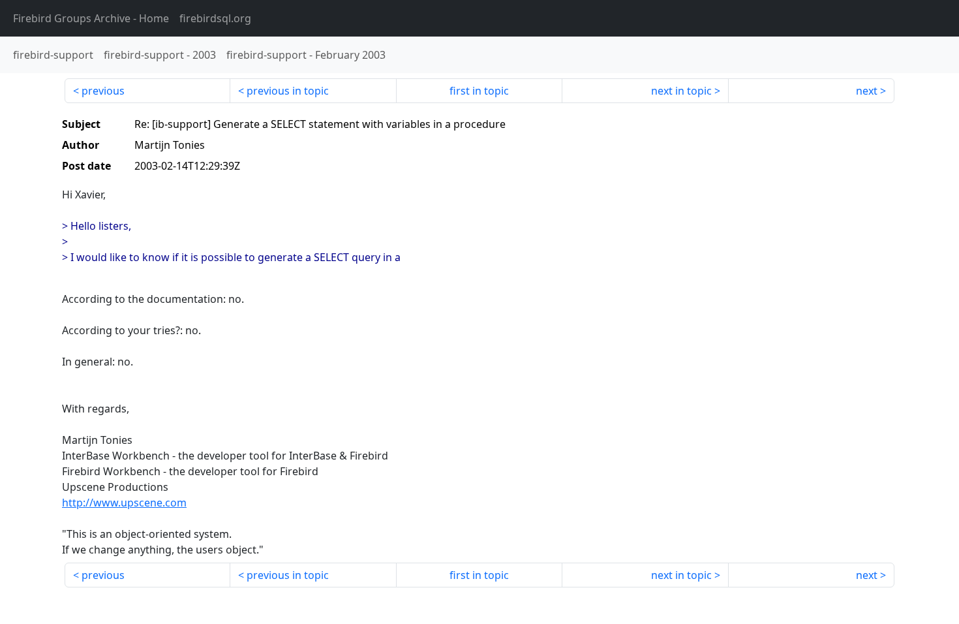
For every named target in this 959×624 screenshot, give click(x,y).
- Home (91, 18)
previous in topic (288, 91)
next (866, 91)
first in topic (479, 91)
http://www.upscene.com (124, 502)
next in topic (681, 91)
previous (103, 91)
